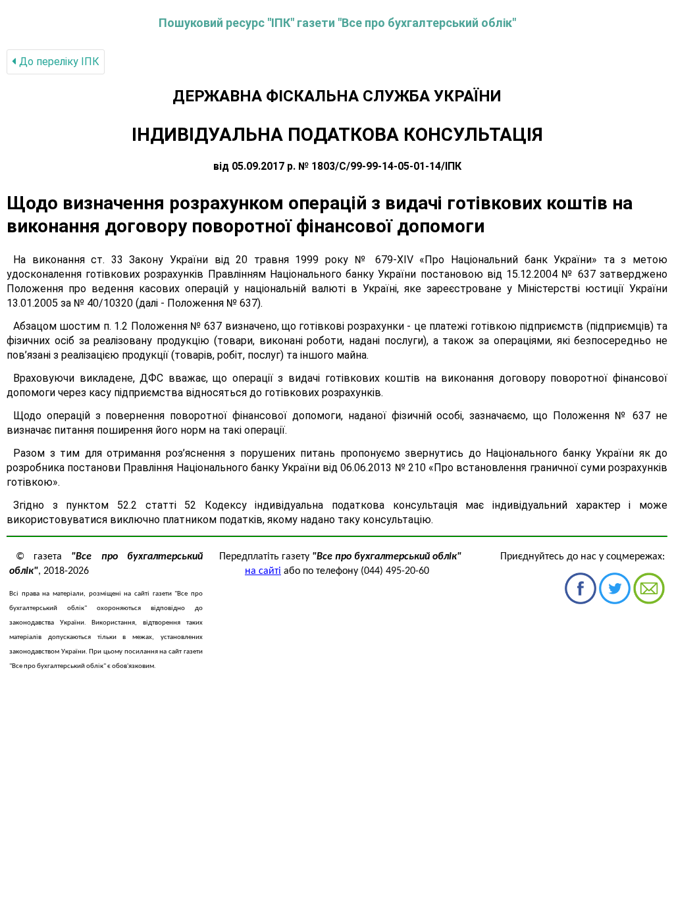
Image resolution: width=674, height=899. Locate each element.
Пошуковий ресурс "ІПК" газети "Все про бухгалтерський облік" (337, 23)
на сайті (263, 571)
